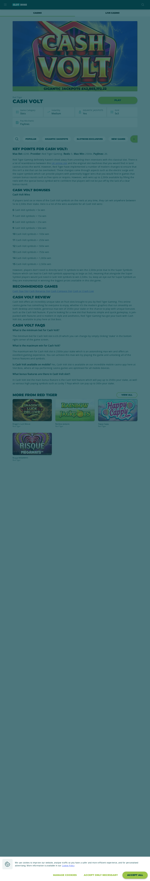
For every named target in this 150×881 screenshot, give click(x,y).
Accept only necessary (101, 875)
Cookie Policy (68, 865)
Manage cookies (65, 875)
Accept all (135, 875)
